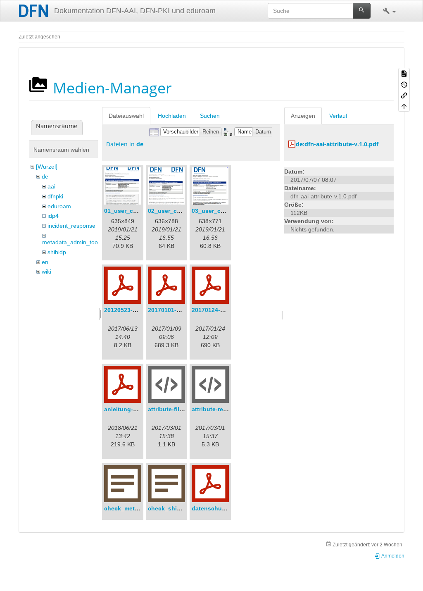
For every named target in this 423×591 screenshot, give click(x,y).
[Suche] (362, 11)
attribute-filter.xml (173, 409)
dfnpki (55, 196)
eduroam (59, 206)
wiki (46, 271)
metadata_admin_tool (70, 242)
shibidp (57, 252)
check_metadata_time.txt (139, 508)
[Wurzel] (46, 166)
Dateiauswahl (126, 115)
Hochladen (172, 115)
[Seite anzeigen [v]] (404, 73)
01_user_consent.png (135, 210)
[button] (389, 10)
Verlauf (338, 115)
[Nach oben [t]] (404, 106)
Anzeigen (303, 115)
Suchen (210, 115)
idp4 (53, 215)
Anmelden (392, 556)
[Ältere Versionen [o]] (404, 84)
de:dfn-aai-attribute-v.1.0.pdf (337, 144)
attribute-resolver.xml (222, 409)
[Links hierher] (404, 95)
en (45, 262)
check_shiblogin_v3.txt (181, 508)
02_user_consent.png (178, 210)
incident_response (71, 225)
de (45, 176)
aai (51, 186)
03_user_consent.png (222, 210)
